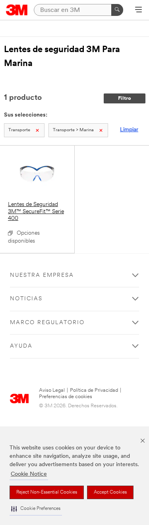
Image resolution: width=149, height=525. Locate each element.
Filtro (124, 98)
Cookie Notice (29, 474)
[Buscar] (117, 10)
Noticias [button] (26, 299)
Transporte (19, 130)
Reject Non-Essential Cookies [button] (46, 492)
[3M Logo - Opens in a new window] (17, 10)
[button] (36, 508)
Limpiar (129, 130)
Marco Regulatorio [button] (47, 323)
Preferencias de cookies (65, 396)
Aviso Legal (52, 390)
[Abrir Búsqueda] (138, 10)
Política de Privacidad (94, 390)
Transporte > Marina (73, 130)
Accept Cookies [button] (110, 492)
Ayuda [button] (21, 346)
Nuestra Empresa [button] (42, 275)
